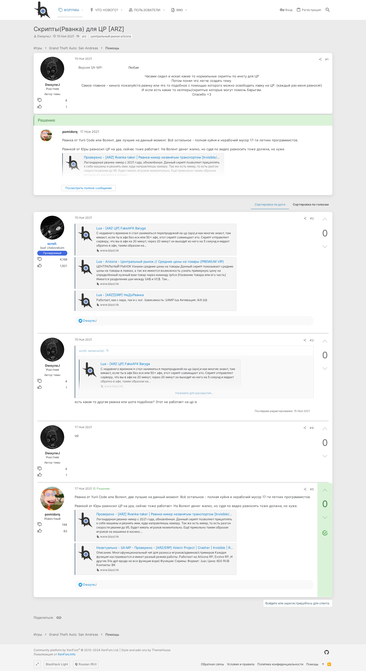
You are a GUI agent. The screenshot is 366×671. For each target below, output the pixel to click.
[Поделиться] (320, 59)
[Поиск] (327, 10)
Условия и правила (240, 664)
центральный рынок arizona (111, 36)
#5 (312, 489)
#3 (312, 340)
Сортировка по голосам (311, 204)
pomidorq (69, 132)
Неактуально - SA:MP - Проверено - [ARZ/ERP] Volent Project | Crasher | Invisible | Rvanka (167, 548)
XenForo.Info (66, 654)
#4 (312, 428)
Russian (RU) (87, 664)
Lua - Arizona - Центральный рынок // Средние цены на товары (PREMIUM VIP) (160, 261)
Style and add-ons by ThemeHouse (146, 650)
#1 (327, 59)
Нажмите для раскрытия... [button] (194, 393)
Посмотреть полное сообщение (88, 188)
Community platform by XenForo (76, 650)
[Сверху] (323, 664)
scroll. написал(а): (92, 351)
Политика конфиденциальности (280, 664)
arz (84, 36)
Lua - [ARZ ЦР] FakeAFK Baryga (121, 228)
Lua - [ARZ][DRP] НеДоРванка (120, 295)
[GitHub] (326, 652)
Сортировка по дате (270, 204)
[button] (83, 10)
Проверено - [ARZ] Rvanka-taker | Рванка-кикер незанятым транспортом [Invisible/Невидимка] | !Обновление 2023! (177, 157)
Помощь (312, 664)
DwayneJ (44, 36)
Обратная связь (212, 664)
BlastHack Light (57, 664)
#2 (312, 218)
